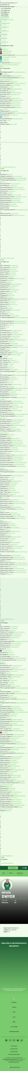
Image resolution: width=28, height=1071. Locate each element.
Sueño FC (8, 535)
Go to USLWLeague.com (6, 855)
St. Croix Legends (15, 527)
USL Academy (4, 15)
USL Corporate (4, 17)
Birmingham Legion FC (19, 72)
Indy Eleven (10, 87)
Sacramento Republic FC (21, 113)
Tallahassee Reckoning (19, 795)
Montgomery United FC (20, 445)
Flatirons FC (11, 367)
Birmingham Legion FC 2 (20, 299)
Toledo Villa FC (13, 544)
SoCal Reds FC (13, 779)
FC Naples (9, 193)
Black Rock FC (13, 300)
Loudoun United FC (17, 92)
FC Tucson (10, 366)
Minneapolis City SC (17, 442)
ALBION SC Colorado (19, 278)
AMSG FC (9, 282)
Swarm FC (9, 522)
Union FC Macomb (16, 548)
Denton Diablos (14, 343)
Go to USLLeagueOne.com (7, 258)
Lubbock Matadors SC (19, 425)
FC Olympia (11, 364)
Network (12, 2)
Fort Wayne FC (13, 185)
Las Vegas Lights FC (17, 89)
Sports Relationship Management (9, 1059)
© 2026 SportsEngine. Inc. (14, 1061)
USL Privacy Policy (14, 1051)
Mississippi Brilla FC (17, 444)
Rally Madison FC (15, 758)
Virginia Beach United (19, 557)
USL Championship (6, 8)
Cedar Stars (10, 313)
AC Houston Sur (14, 267)
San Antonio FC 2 (14, 499)
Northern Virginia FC (18, 458)
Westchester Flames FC (20, 570)
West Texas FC (13, 566)
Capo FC (8, 312)
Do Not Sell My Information (14, 1054)
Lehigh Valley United (17, 406)
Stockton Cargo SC (16, 792)
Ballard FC (10, 293)
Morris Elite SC (13, 447)
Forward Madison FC (18, 187)
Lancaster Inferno (15, 706)
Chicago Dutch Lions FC (20, 323)
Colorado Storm (14, 332)
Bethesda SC (11, 295)
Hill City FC (10, 382)
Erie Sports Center (16, 354)
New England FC (14, 449)
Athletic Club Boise (17, 176)
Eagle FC (8, 349)
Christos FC (11, 325)
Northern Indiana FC (17, 457)
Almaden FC (11, 280)
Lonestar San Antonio (18, 710)
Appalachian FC (14, 286)
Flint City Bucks (14, 369)
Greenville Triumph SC (19, 189)
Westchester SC (14, 206)
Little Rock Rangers (17, 410)
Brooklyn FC (5, 49)
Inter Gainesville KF (17, 390)
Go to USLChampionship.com (8, 167)
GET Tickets (13, 867)
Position (4, 900)
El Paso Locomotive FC (20, 83)
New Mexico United (17, 100)
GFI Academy (12, 377)
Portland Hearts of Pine (20, 196)
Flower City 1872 (15, 686)
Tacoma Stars (12, 538)
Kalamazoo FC (13, 395)
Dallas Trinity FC (6, 53)
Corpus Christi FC (15, 183)
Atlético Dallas (13, 124)
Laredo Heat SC (14, 405)
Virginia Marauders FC (19, 559)
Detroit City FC (13, 81)
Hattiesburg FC (14, 379)
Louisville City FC (15, 94)
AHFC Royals (12, 273)
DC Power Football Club (20, 55)
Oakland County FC (17, 460)
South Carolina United (19, 516)
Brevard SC (10, 308)
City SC (7, 326)
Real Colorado (12, 484)
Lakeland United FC (17, 401)
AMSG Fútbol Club (17, 634)
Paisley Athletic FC (16, 741)
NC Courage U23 (15, 728)
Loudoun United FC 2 (18, 419)
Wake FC (8, 561)
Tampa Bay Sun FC (16, 62)
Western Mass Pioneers (20, 572)
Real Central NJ (14, 483)
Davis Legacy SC (14, 338)
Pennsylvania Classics (18, 464)
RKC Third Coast (14, 492)
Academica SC (13, 269)
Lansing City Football (18, 403)
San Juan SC (10, 505)
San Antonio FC (13, 115)
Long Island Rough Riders (21, 414)
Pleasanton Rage (14, 749)
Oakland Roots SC (16, 102)
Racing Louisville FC (17, 756)
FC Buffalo (10, 358)
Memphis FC (11, 434)
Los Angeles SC (13, 714)
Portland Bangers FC (17, 475)
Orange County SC (16, 103)
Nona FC (8, 453)
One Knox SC (11, 191)
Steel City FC (11, 533)
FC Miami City (13, 360)
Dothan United (13, 347)
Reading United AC (16, 481)
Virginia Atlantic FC (17, 803)
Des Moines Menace (17, 345)
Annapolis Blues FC (17, 284)
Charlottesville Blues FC (20, 321)
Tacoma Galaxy (13, 794)
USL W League (5, 14)
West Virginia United (18, 568)
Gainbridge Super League (7, 6)
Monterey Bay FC (15, 98)
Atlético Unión (13, 291)
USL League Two (5, 12)
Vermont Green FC (16, 555)
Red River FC (11, 488)
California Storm (14, 647)
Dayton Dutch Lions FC (20, 339)
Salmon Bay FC (13, 771)
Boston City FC (13, 304)
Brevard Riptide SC (16, 643)
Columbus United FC (17, 334)
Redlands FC (11, 486)
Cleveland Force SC (17, 330)
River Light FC (12, 490)
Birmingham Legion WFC (21, 641)
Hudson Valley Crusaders (21, 693)
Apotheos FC (11, 287)
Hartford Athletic (15, 85)
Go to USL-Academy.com (6, 863)
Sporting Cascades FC (19, 215)
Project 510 (11, 479)
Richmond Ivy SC (14, 762)
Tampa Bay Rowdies (17, 118)
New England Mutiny (18, 730)
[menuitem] (3, 873)
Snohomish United (16, 514)
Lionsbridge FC (13, 408)
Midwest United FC (17, 440)
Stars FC (8, 529)
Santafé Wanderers (16, 507)
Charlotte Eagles (14, 315)
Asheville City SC (14, 289)
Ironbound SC (12, 392)
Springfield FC (12, 525)
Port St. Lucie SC (14, 213)
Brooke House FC (15, 310)
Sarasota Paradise (15, 200)
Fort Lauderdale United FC (9, 57)
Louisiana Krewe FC (17, 421)
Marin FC (8, 717)
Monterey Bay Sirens (17, 725)
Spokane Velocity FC (17, 202)
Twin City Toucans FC (18, 546)
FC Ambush (5, 356)
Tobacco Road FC (15, 542)
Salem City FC (5, 497)
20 (15, 902)
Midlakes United (14, 438)
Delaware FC (11, 341)
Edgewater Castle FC (18, 352)
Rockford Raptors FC (18, 496)
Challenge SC (11, 654)
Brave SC (8, 306)
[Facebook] (0, 66)
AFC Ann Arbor (13, 271)
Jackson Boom (13, 393)
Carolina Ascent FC (7, 51)
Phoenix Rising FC (15, 105)
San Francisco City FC (18, 501)
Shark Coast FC (13, 512)
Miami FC (9, 96)
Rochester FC (12, 494)
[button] (24, 868)
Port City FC (11, 477)
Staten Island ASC (15, 531)
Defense (5, 902)
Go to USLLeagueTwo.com (7, 619)
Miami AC (9, 436)
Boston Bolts (11, 302)
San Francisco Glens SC (20, 503)
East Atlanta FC (14, 351)
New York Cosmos (16, 194)
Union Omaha (12, 204)
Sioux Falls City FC (16, 775)
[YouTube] (2, 168)
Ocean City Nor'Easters (20, 462)
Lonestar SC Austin (16, 708)
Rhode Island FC (14, 111)
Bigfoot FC (10, 297)
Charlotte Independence (20, 178)
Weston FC (10, 574)
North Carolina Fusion (19, 734)
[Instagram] (2, 66)
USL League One (5, 10)
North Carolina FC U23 (20, 455)
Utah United (11, 549)
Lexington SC (5, 59)
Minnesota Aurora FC (18, 721)
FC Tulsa (8, 120)
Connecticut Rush (15, 336)
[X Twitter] (1, 66)
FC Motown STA (14, 362)
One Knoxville (12, 740)
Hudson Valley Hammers (21, 388)
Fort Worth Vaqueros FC (20, 375)
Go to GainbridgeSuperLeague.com (9, 64)
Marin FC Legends (16, 429)
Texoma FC (10, 540)
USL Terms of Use (14, 1048)
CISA (5, 328)
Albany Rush (11, 276)
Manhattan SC (12, 427)
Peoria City (10, 470)
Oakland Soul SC (14, 738)
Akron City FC (12, 274)
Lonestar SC (11, 412)
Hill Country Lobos (16, 384)
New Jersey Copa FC (17, 451)
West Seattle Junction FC (21, 564)
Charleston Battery (16, 75)
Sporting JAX (5, 60)
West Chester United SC (20, 562)
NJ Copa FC (5, 732)
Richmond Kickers (16, 198)
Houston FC (11, 386)
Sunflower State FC (16, 536)
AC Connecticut (14, 265)
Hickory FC (10, 380)
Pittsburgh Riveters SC (19, 747)
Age (15, 900)
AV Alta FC (10, 174)
